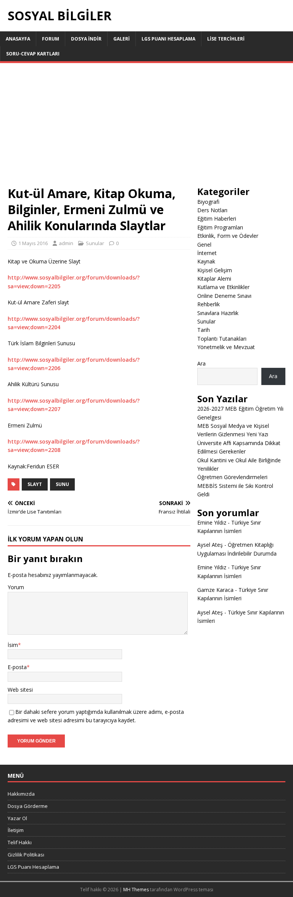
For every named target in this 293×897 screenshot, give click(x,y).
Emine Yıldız (211, 522)
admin (66, 243)
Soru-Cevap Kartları (33, 53)
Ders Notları (212, 210)
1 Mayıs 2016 (33, 243)
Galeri (121, 39)
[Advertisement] (146, 128)
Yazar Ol (17, 818)
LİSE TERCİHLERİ (226, 39)
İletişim (16, 830)
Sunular (95, 243)
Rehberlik (208, 304)
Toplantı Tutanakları (221, 338)
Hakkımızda (21, 793)
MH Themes (136, 889)
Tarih (203, 329)
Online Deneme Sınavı (224, 295)
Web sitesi (20, 689)
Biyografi (208, 201)
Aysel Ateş (210, 544)
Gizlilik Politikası (26, 854)
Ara (201, 363)
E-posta (17, 667)
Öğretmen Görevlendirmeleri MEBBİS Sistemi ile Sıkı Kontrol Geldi (235, 485)
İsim (13, 644)
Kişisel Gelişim (214, 270)
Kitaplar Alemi (214, 278)
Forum (50, 39)
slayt (34, 484)
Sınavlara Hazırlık (217, 313)
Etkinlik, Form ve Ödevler (227, 235)
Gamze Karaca (215, 589)
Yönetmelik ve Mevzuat (226, 347)
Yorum (16, 587)
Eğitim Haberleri (216, 218)
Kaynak (206, 261)
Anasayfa (18, 39)
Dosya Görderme (28, 806)
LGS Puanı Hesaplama (168, 39)
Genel (204, 244)
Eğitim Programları (220, 227)
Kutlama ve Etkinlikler (223, 287)
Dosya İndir (86, 39)
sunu (62, 484)
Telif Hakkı (20, 842)
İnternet (207, 253)
